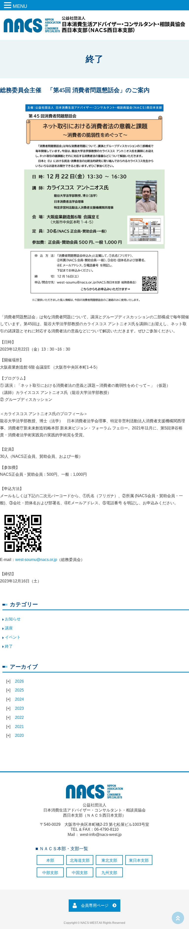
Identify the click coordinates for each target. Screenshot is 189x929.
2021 (19, 727)
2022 (19, 717)
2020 (19, 735)
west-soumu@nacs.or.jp (36, 559)
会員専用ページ (95, 905)
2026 (19, 681)
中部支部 (50, 873)
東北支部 (109, 860)
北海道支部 (80, 860)
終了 (9, 646)
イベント (13, 637)
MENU (20, 6)
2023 (19, 708)
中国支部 (80, 873)
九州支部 (109, 873)
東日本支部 (139, 860)
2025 (19, 690)
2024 (19, 699)
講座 (9, 628)
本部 (50, 860)
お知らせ (13, 619)
